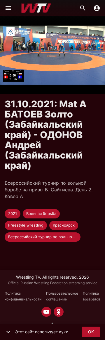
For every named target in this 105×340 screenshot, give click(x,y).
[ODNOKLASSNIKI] (59, 312)
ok (91, 331)
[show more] (8, 332)
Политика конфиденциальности (23, 296)
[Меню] (8, 8)
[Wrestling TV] (36, 8)
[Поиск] (83, 8)
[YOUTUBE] (46, 312)
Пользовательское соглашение (62, 296)
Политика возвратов (91, 296)
